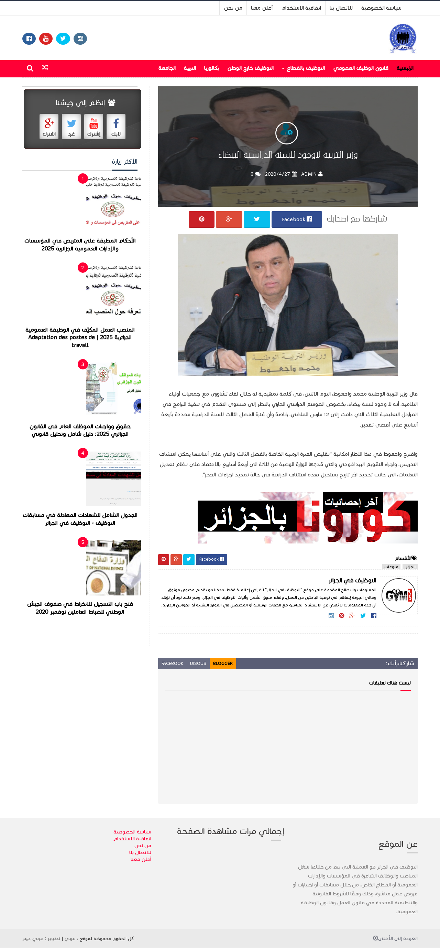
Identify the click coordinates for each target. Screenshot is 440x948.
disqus (198, 663)
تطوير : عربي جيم (41, 938)
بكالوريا (211, 68)
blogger (223, 663)
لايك (116, 134)
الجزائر (410, 566)
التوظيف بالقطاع (306, 68)
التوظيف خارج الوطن (250, 68)
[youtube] (46, 39)
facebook (172, 663)
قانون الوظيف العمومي (360, 68)
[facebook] (29, 39)
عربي (70, 938)
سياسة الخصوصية (381, 7)
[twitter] (63, 39)
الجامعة (167, 68)
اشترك (49, 134)
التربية (190, 68)
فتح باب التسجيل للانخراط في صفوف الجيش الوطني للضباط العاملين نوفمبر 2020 (80, 608)
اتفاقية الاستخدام (301, 7)
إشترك (93, 134)
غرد (71, 134)
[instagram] (80, 39)
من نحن (233, 7)
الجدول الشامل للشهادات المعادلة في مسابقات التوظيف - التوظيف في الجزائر (80, 519)
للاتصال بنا (341, 7)
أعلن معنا (262, 7)
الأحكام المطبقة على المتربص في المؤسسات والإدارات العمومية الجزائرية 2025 (80, 244)
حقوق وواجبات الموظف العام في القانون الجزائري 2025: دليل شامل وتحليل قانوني (80, 430)
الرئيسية (405, 68)
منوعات (391, 566)
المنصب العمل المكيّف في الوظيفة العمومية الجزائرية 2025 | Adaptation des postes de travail (80, 337)
